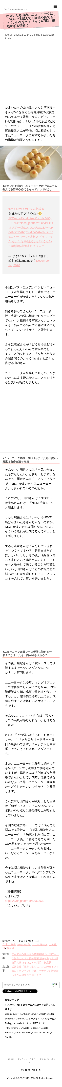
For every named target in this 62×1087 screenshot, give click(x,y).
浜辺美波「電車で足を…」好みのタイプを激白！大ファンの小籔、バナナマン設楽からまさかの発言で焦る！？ (35, 970)
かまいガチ (9, 944)
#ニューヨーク (18, 236)
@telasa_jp (23, 223)
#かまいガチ (16, 209)
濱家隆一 (11, 947)
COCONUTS (31, 1070)
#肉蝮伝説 (18, 246)
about (10, 1059)
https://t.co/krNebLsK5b (37, 232)
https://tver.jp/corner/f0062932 (24, 900)
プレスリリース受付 (26, 1059)
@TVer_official (18, 218)
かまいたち (23, 944)
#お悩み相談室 (34, 209)
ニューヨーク (39, 944)
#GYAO (17, 227)
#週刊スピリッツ (39, 236)
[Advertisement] (31, 72)
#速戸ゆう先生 (34, 246)
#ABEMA (16, 232)
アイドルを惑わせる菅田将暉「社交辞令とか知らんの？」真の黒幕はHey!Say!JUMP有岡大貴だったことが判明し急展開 (35, 958)
